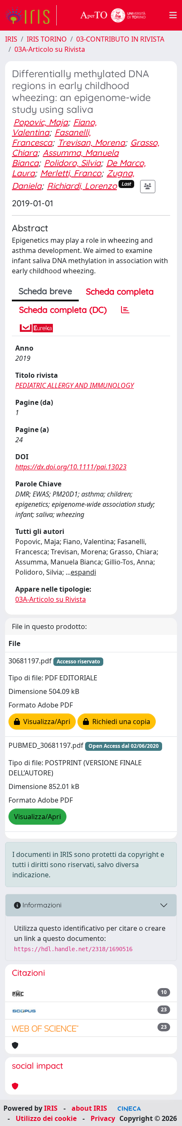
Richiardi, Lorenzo (82, 185)
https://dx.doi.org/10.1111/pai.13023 (71, 467)
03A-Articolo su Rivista (49, 49)
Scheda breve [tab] (45, 291)
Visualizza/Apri (45, 721)
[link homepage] (31, 15)
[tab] (125, 310)
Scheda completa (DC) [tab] (63, 309)
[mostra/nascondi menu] (173, 15)
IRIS (11, 39)
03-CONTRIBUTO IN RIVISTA (120, 39)
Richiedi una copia (119, 721)
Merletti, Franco (70, 173)
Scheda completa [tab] (120, 291)
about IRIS (89, 1108)
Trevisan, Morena (91, 142)
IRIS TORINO (47, 39)
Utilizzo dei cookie (46, 1118)
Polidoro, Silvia (72, 162)
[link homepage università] (113, 15)
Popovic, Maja (41, 122)
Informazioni (41, 905)
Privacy (103, 1118)
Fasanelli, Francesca (51, 137)
